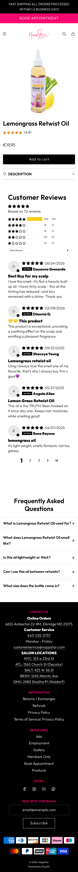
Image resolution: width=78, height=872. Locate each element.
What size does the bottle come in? (31, 585)
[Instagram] (34, 789)
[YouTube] (43, 789)
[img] (33, 263)
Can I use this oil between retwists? (31, 571)
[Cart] (73, 33)
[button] (17, 219)
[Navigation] (4, 33)
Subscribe (39, 823)
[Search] (64, 33)
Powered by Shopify (39, 866)
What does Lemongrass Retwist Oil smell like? (36, 540)
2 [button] (30, 460)
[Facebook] (24, 789)
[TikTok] (53, 789)
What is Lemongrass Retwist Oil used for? (37, 523)
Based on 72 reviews (24, 211)
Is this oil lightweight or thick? (27, 557)
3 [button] (39, 460)
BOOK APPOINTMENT (39, 18)
